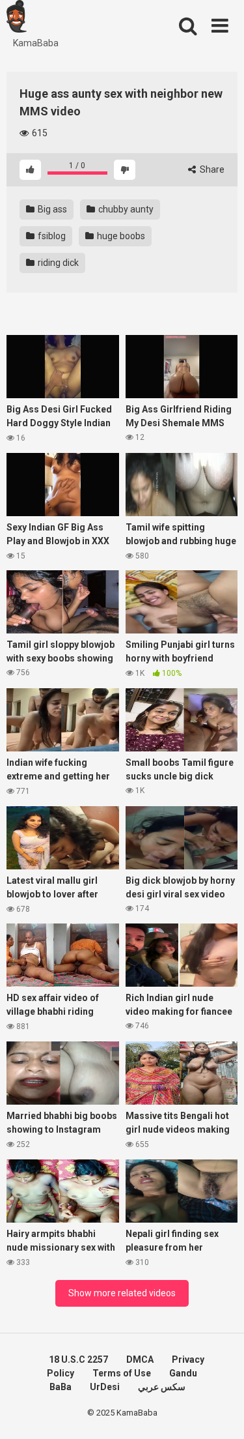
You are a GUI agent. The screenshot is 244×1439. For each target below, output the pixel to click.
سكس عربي (161, 1387)
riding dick (57, 262)
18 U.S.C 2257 (78, 1359)
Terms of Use (121, 1373)
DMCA (140, 1359)
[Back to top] (219, 1412)
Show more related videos (122, 1293)
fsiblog (51, 236)
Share (211, 169)
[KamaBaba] (17, 18)
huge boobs (120, 236)
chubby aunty (125, 209)
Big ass (51, 209)
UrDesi (105, 1387)
